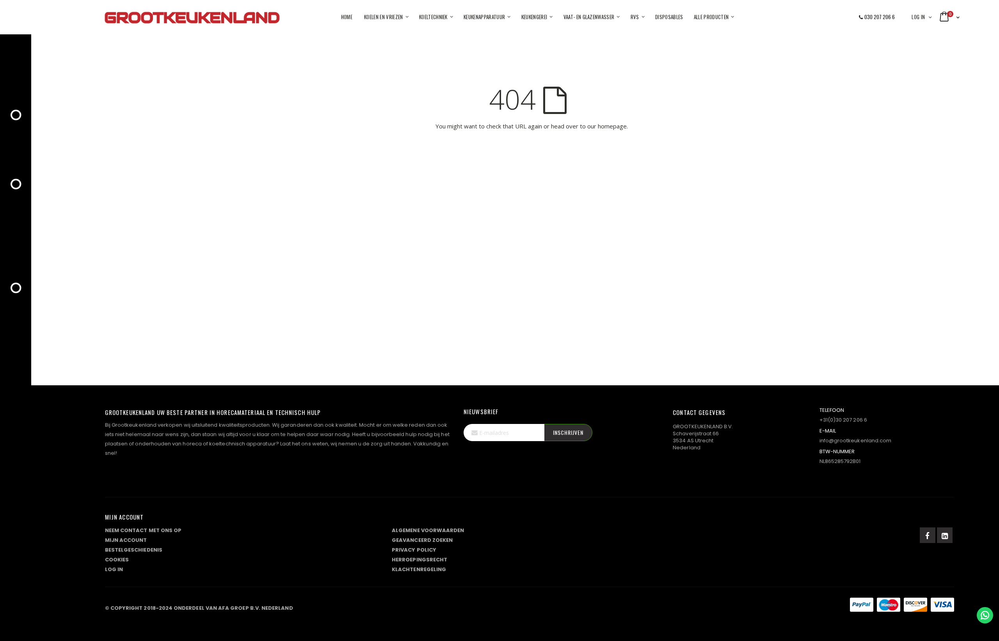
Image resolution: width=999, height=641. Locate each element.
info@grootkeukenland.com (855, 440)
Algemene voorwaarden (428, 530)
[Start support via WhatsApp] (985, 615)
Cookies (117, 559)
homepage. (613, 126)
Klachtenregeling (419, 569)
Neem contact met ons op (143, 530)
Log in (918, 17)
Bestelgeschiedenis (133, 550)
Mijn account (126, 540)
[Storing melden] (529, 606)
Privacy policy (414, 550)
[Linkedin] (945, 535)
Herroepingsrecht (419, 559)
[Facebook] (927, 535)
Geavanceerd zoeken (422, 540)
